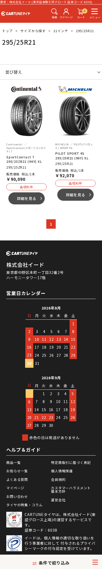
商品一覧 (13, 462)
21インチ (60, 30)
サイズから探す (33, 30)
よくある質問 (17, 479)
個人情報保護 (62, 470)
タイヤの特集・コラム (24, 504)
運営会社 (58, 499)
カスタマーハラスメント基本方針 (71, 489)
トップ (7, 30)
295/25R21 (85, 30)
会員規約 (58, 479)
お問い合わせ (17, 496)
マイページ (15, 487)
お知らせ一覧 (17, 470)
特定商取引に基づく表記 (71, 462)
